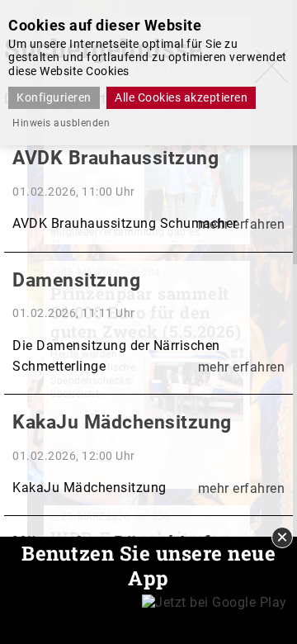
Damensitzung (76, 280)
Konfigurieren (54, 97)
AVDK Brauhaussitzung (115, 158)
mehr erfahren (241, 224)
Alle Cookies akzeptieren (181, 97)
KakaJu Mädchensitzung (122, 422)
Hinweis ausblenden (61, 123)
